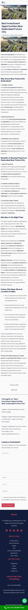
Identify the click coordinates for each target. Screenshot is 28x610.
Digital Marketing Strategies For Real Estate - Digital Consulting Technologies (13, 419)
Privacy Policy (14, 540)
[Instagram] (14, 531)
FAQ (14, 548)
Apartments (14, 553)
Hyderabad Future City (13, 333)
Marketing (14, 563)
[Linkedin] (18, 531)
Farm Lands (14, 555)
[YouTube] (21, 531)
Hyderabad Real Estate (14, 358)
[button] (24, 600)
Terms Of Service (14, 543)
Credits (14, 545)
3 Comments (5, 35)
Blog (11, 35)
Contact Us (14, 571)
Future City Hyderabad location (12, 87)
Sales (14, 566)
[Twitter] (10, 531)
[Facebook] (7, 531)
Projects (14, 568)
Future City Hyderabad (14, 550)
